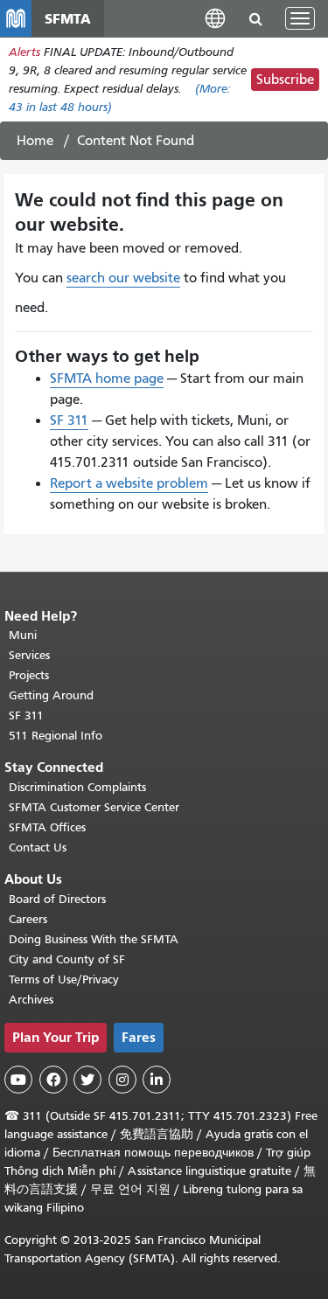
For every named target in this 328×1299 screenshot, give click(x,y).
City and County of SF (67, 959)
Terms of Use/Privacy (64, 979)
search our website (123, 278)
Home (35, 141)
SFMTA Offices (47, 827)
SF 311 (69, 420)
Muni (23, 635)
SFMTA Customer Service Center (94, 807)
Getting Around (51, 695)
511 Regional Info (55, 735)
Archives (31, 999)
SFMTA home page (107, 378)
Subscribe (285, 79)
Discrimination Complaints (77, 787)
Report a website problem (129, 483)
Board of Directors (57, 899)
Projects (29, 675)
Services (29, 655)
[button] (215, 17)
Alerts (24, 52)
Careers (28, 919)
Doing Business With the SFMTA (93, 939)
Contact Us (37, 847)
